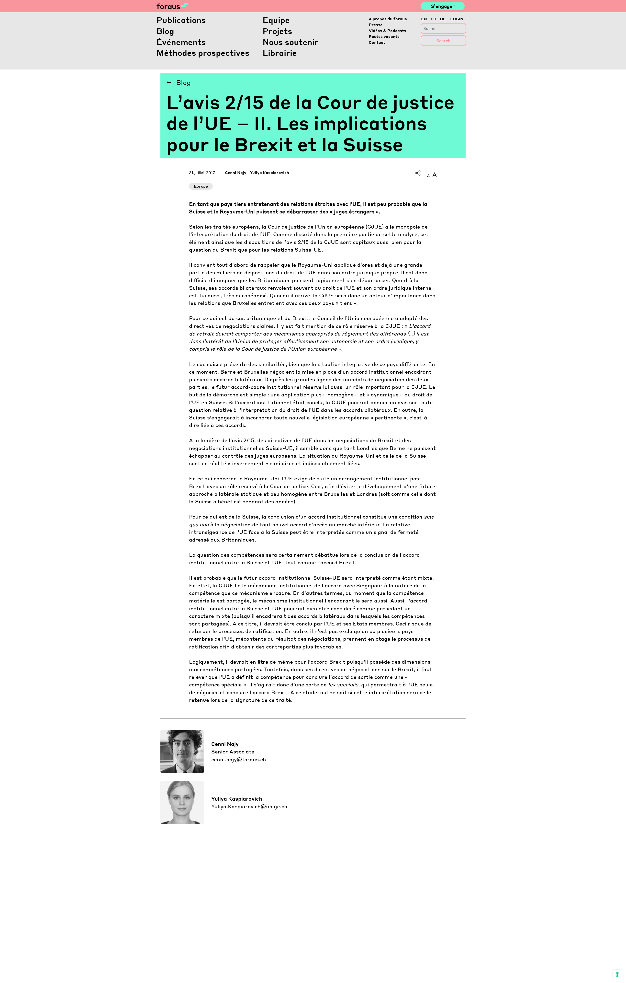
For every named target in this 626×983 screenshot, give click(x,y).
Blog (165, 31)
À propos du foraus (388, 18)
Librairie (280, 53)
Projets (277, 31)
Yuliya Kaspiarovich (269, 172)
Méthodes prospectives (202, 53)
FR (433, 18)
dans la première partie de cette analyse (365, 234)
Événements (181, 42)
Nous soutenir (290, 42)
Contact (377, 42)
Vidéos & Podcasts (387, 30)
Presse (375, 24)
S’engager (443, 6)
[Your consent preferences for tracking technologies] (617, 974)
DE (443, 18)
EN (424, 18)
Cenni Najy (235, 172)
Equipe (276, 20)
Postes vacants (384, 36)
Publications (181, 20)
